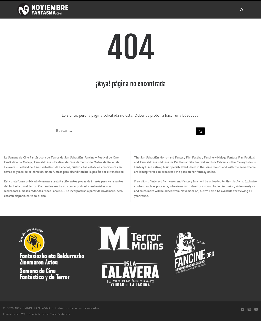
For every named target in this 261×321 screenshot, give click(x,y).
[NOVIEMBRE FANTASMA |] (42, 9)
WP (23, 314)
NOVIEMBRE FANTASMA (33, 308)
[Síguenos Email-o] (249, 309)
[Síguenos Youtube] (256, 309)
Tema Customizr (60, 314)
